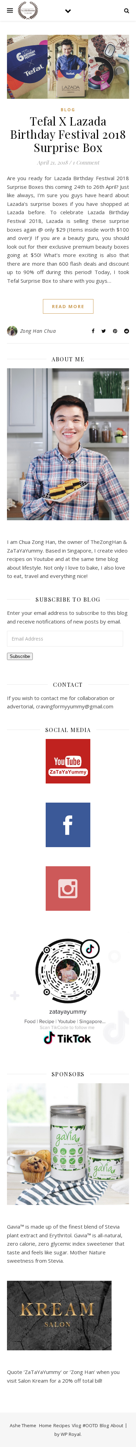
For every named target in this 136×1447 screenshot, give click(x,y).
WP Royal (71, 1434)
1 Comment (86, 162)
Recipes (61, 1425)
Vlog (76, 1425)
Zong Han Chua (38, 331)
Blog (68, 110)
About (117, 1425)
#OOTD (90, 1425)
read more (68, 306)
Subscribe (20, 656)
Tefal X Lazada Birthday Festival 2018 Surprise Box (68, 134)
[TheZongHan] (27, 10)
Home (45, 1425)
